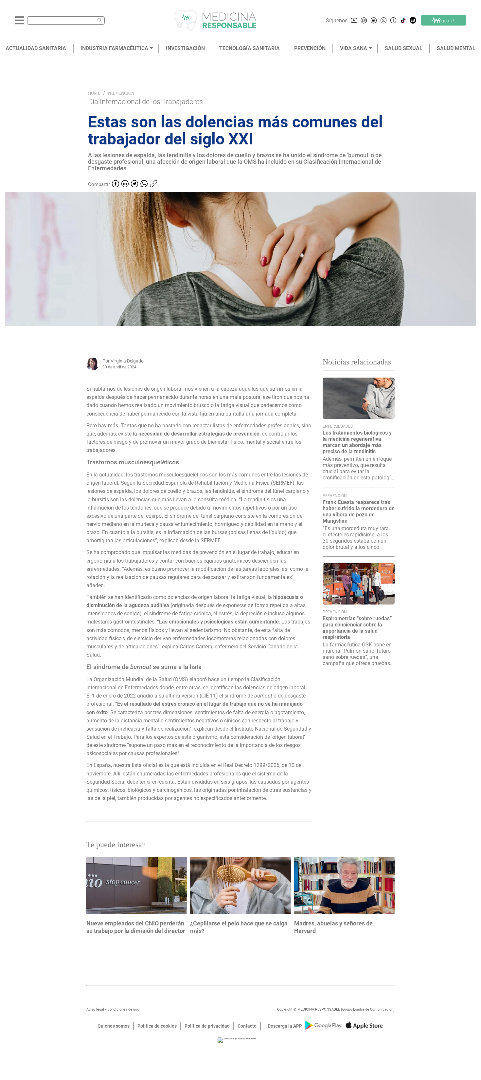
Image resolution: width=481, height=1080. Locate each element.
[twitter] (134, 184)
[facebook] (115, 184)
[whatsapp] (144, 184)
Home (94, 93)
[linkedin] (125, 184)
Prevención (121, 93)
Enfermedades (338, 426)
